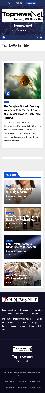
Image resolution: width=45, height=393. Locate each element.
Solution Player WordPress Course (28, 388)
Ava (25, 282)
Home (6, 382)
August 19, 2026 (15, 224)
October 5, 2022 (13, 122)
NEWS (6, 102)
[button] (37, 37)
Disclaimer (31, 382)
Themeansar (22, 376)
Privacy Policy (9, 388)
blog (8, 185)
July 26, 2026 (14, 282)
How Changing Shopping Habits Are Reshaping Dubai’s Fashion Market (22, 219)
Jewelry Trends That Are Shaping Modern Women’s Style (21, 192)
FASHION (9, 240)
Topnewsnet (22, 25)
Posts (39, 382)
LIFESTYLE (10, 213)
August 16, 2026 (15, 251)
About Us (13, 382)
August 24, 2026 (15, 196)
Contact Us (22, 382)
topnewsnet (30, 122)
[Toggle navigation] (20, 37)
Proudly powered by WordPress (15, 373)
